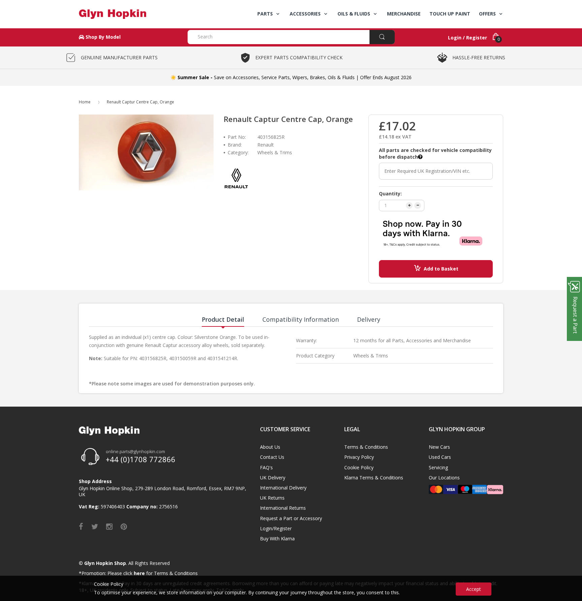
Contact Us (272, 457)
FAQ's (266, 467)
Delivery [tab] (368, 319)
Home (85, 102)
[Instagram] (109, 526)
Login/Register (276, 528)
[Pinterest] (124, 526)
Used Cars (440, 457)
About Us (270, 447)
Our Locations (444, 477)
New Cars (439, 447)
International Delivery (283, 487)
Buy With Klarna (277, 538)
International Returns (283, 508)
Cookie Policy (359, 467)
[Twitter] (94, 526)
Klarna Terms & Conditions (373, 477)
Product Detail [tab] (223, 319)
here (139, 573)
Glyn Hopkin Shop (105, 563)
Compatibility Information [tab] (300, 319)
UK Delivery (272, 477)
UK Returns (272, 498)
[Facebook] (81, 526)
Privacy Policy (359, 457)
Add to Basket (441, 268)
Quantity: (390, 193)
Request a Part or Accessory (291, 518)
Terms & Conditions (366, 447)
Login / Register (467, 37)
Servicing (438, 467)
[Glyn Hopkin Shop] (128, 14)
